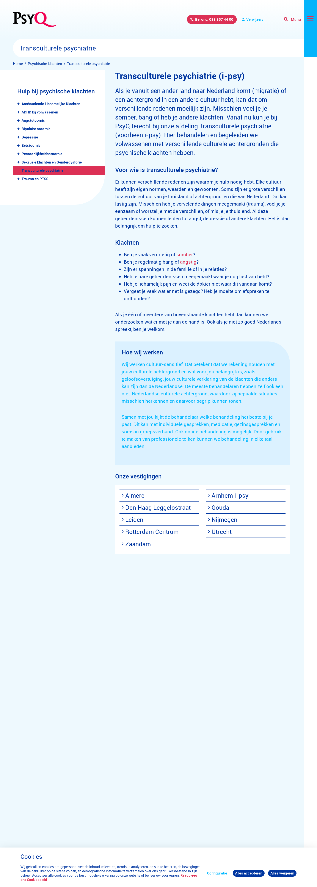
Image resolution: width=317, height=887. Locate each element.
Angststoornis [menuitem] (33, 120)
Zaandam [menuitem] (138, 544)
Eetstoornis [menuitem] (31, 145)
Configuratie (217, 873)
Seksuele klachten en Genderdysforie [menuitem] (52, 162)
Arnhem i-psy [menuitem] (230, 495)
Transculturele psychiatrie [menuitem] (42, 170)
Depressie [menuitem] (30, 137)
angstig (188, 262)
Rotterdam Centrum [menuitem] (152, 531)
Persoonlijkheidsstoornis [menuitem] (42, 153)
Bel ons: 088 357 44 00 (214, 19)
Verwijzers (255, 19)
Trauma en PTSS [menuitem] (35, 178)
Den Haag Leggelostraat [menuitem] (158, 507)
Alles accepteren (248, 873)
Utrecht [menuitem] (222, 531)
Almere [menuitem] (134, 495)
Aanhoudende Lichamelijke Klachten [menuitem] (51, 103)
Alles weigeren (282, 873)
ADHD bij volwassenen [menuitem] (40, 112)
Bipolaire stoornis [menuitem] (36, 128)
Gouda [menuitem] (220, 507)
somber (184, 254)
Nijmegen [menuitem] (224, 519)
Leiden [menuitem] (134, 519)
